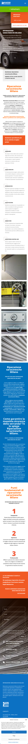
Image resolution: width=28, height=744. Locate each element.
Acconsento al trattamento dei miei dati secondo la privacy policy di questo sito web (13, 632)
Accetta (14, 732)
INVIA (22, 636)
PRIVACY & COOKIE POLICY (13, 742)
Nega (14, 735)
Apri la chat (17, 20)
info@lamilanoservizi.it (8, 717)
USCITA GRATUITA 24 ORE (20, 25)
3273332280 (15, 9)
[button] (26, 719)
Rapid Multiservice (20, 124)
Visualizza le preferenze (14, 739)
